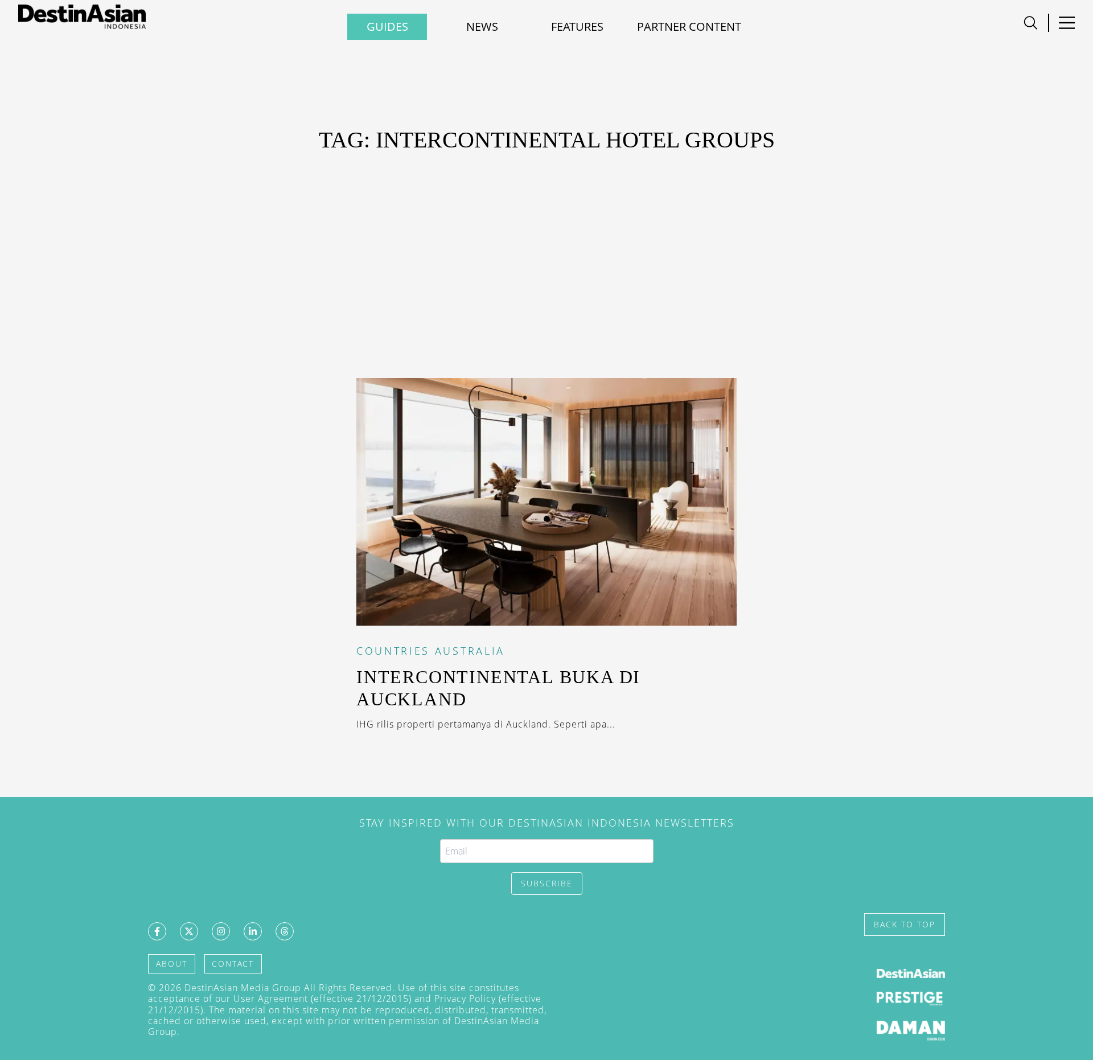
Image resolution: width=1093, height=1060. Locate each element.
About (171, 963)
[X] (189, 931)
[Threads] (285, 931)
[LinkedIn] (253, 931)
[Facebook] (157, 931)
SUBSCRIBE (547, 883)
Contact (233, 963)
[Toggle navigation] (1030, 23)
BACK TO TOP (904, 924)
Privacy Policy (465, 998)
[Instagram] (221, 931)
